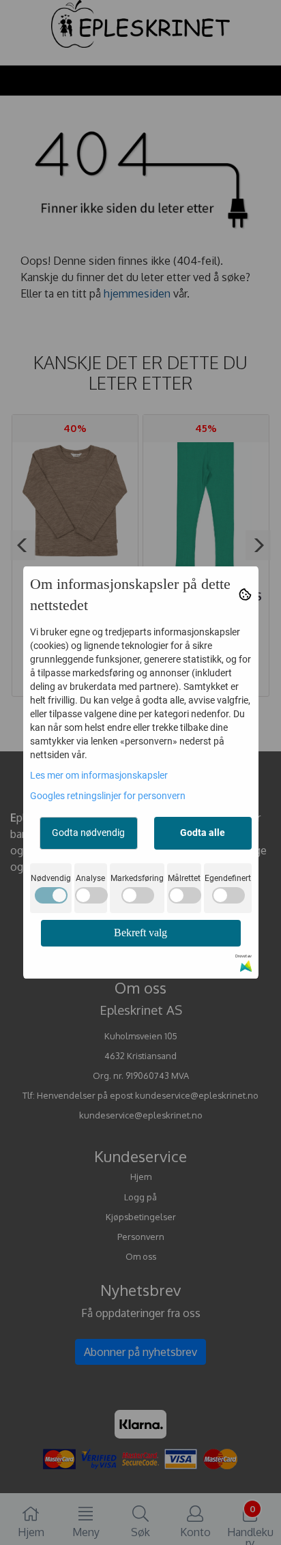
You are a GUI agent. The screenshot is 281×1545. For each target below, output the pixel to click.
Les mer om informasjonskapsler (99, 775)
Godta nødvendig (88, 832)
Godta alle (202, 832)
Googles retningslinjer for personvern (108, 795)
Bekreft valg (140, 932)
